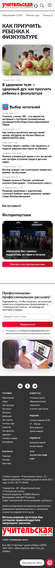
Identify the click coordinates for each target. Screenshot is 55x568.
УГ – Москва (35, 424)
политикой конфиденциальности (33, 331)
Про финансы (8, 431)
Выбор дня (7, 416)
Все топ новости (11, 205)
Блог (32, 459)
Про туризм (7, 420)
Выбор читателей (25, 107)
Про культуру (8, 405)
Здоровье (6, 435)
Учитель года (32, 15)
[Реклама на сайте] (50, 562)
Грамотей (6, 427)
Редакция (6, 456)
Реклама (6, 460)
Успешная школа (37, 398)
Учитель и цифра (9, 438)
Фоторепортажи (16, 215)
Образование (8, 398)
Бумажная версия (38, 443)
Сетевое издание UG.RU (40, 420)
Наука (5, 401)
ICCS (32, 451)
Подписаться (27, 324)
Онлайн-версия (36, 446)
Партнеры (6, 463)
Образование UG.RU (12, 15)
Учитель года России (39, 409)
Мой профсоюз (36, 428)
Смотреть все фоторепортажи (27, 264)
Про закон (6, 409)
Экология (6, 413)
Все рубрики (7, 442)
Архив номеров (36, 431)
